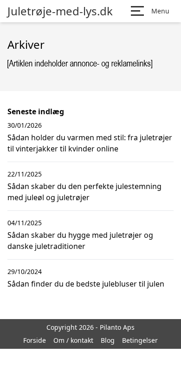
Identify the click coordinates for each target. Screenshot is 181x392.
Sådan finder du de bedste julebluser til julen (85, 284)
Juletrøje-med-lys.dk (60, 11)
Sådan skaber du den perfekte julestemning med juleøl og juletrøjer (84, 192)
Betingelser (140, 340)
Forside (34, 340)
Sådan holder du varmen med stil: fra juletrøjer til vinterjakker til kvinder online (89, 143)
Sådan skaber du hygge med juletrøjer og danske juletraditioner (80, 240)
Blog (108, 340)
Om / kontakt (73, 340)
